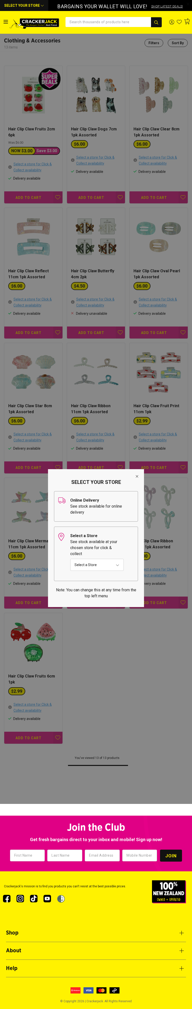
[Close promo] (188, 4)
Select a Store (85, 565)
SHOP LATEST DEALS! (167, 6)
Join (171, 855)
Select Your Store (22, 5)
